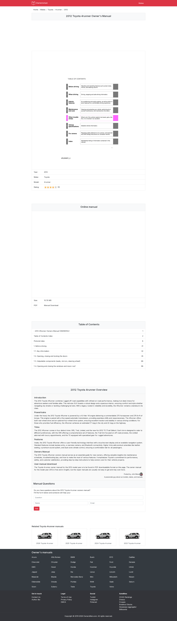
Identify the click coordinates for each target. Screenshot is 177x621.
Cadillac (132, 557)
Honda (73, 567)
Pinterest (93, 602)
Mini (91, 577)
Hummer (93, 567)
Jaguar (34, 572)
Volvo (111, 587)
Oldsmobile (36, 582)
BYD (111, 557)
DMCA (63, 602)
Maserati (35, 577)
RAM (92, 582)
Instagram (94, 600)
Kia (72, 572)
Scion (34, 587)
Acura (34, 557)
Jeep (53, 572)
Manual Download (51, 305)
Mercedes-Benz (77, 577)
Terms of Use (66, 597)
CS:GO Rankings (125, 597)
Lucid (131, 572)
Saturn (131, 582)
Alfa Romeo (55, 557)
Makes (141, 3)
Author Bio (36, 600)
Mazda (53, 577)
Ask (36, 509)
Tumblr (93, 597)
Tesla (73, 587)
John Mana (136, 474)
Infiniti (131, 567)
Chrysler (54, 562)
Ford (111, 562)
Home (35, 10)
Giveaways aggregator (128, 607)
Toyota (50, 10)
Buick (92, 557)
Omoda (54, 582)
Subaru (54, 587)
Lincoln (112, 572)
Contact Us (36, 597)
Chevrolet (35, 562)
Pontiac (73, 582)
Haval (53, 567)
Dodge (73, 562)
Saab (111, 582)
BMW (73, 557)
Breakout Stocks (125, 604)
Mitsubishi (113, 577)
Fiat (91, 562)
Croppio (122, 602)
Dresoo (122, 600)
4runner (58, 10)
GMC (34, 567)
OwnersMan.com (90, 616)
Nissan (131, 577)
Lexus (92, 572)
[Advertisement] (88, 35)
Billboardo (123, 609)
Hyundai (112, 567)
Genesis (132, 562)
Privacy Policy (66, 600)
